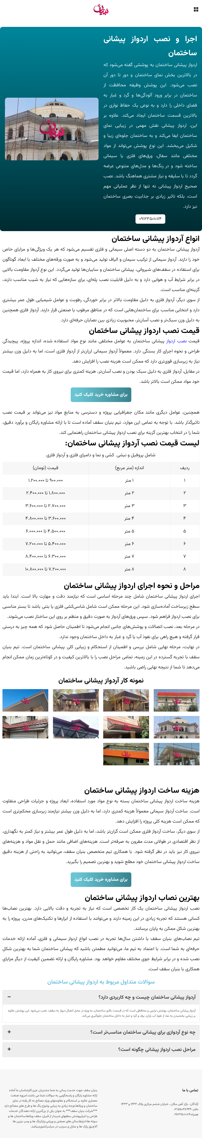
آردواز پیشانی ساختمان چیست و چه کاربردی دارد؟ (147, 997)
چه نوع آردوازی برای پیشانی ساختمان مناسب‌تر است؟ (143, 1032)
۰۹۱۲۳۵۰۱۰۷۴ (182, 1114)
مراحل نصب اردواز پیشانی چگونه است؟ (157, 1050)
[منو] (195, 11)
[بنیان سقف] (100, 9)
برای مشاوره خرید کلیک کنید (101, 394)
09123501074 (150, 219)
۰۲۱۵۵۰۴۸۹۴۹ (182, 1109)
